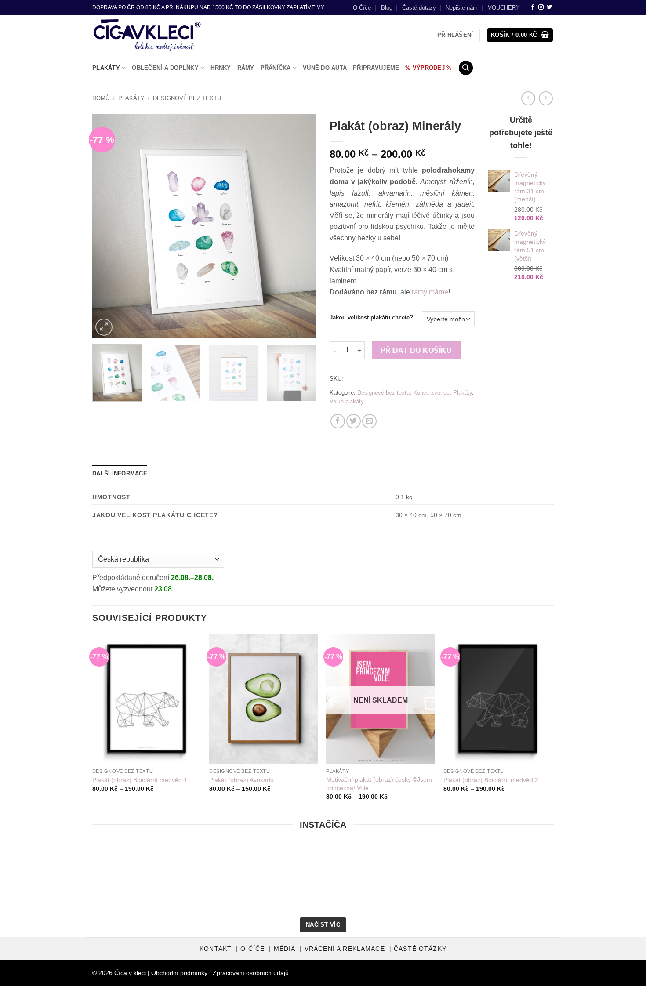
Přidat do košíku (416, 350)
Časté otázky (420, 949)
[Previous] (108, 225)
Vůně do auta (325, 68)
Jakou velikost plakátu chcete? (371, 318)
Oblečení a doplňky (165, 68)
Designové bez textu (187, 98)
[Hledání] (466, 68)
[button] (520, 35)
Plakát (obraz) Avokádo (241, 779)
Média (285, 949)
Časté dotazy (419, 7)
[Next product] (528, 98)
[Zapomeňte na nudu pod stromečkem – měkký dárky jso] (594, 881)
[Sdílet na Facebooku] (337, 421)
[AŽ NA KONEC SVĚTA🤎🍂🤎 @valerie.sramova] (377, 881)
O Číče (362, 7)
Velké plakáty (347, 401)
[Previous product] (545, 98)
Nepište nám (462, 7)
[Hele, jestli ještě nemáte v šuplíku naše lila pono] (486, 881)
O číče (252, 949)
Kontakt (216, 949)
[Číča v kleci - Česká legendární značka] (147, 35)
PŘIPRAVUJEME (376, 68)
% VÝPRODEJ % (428, 68)
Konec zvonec (431, 392)
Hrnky (220, 68)
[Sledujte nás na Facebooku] (532, 7)
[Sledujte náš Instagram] (541, 7)
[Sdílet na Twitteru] (353, 421)
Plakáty (106, 68)
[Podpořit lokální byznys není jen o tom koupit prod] (161, 881)
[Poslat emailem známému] (369, 421)
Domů (100, 98)
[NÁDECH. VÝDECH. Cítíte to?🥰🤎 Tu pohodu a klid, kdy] (52, 881)
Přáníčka (276, 68)
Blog (386, 7)
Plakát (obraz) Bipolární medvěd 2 (490, 779)
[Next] (301, 225)
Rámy (245, 68)
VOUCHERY (504, 7)
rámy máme (430, 292)
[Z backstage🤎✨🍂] (269, 881)
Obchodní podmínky (179, 972)
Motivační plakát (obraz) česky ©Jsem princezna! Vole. (379, 783)
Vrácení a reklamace (345, 949)
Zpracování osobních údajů (251, 972)
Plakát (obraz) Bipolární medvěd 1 (139, 779)
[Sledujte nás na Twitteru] (549, 7)
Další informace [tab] (119, 473)
